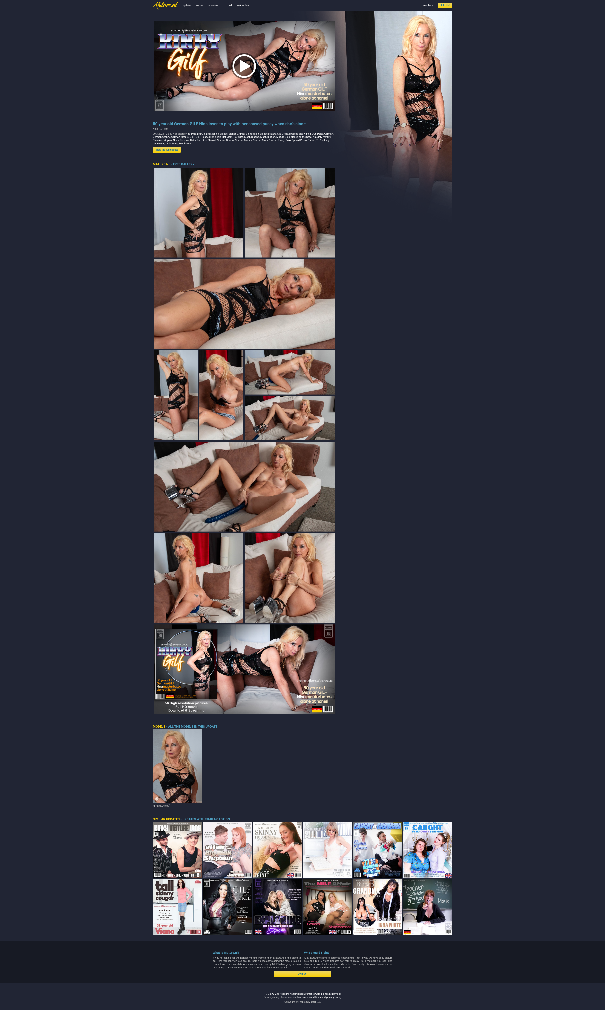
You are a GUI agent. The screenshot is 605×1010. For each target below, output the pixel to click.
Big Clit (201, 133)
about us (213, 5)
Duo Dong (317, 133)
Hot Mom (227, 136)
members (428, 5)
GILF (192, 136)
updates (187, 5)
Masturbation (267, 136)
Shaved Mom (260, 140)
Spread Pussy (299, 140)
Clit (279, 133)
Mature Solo (283, 136)
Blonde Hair (252, 133)
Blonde (224, 133)
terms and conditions (309, 997)
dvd (230, 5)
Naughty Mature (322, 136)
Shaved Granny (225, 140)
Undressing (172, 143)
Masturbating (251, 136)
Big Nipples (212, 133)
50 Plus (192, 133)
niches (200, 5)
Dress (285, 133)
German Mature (180, 136)
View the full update (167, 149)
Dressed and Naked (300, 133)
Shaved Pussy (277, 140)
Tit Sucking (322, 140)
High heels (215, 136)
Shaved (212, 140)
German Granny (161, 136)
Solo (288, 140)
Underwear (158, 143)
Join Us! (444, 5)
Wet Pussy (185, 143)
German (328, 133)
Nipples (168, 140)
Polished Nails (188, 140)
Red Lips (202, 140)
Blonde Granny (237, 133)
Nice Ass (157, 140)
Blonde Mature (268, 133)
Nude (176, 140)
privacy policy (334, 997)
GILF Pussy (202, 136)
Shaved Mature (243, 140)
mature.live (242, 5)
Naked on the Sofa (301, 136)
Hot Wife (238, 136)
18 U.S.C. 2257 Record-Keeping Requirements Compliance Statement (302, 993)
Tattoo (311, 140)
